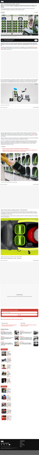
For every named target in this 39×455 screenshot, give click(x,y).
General (8, 388)
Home (2, 4)
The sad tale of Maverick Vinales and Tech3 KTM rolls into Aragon (9, 411)
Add (36, 40)
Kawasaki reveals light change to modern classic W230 (9, 360)
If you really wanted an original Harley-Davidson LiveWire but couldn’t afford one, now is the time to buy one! (7, 333)
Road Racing (8, 372)
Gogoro (33, 133)
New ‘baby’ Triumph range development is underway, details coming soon (9, 325)
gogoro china (17, 319)
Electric (21, 319)
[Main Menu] (37, 1)
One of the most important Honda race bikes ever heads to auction (9, 390)
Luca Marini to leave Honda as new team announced (9, 366)
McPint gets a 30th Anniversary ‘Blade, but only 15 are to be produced (9, 418)
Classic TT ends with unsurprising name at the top (9, 398)
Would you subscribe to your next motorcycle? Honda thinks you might (26, 333)
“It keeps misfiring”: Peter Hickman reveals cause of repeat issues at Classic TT (9, 374)
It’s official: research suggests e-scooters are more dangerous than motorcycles (7, 344)
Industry (18, 4)
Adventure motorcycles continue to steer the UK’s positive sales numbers (7, 338)
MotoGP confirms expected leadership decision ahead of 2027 (9, 380)
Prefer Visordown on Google (9, 39)
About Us (21, 442)
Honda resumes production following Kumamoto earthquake (15, 148)
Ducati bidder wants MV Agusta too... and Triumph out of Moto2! (25, 343)
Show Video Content (19, 294)
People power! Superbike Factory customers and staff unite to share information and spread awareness (26, 338)
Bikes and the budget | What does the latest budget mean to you (28, 325)
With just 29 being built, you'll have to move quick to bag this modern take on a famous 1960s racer (9, 404)
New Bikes (9, 415)
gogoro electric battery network (8, 319)
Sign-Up (21, 446)
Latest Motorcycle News (9, 4)
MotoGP (8, 351)
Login (21, 445)
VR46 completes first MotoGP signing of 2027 (9, 353)
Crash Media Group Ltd (5, 446)
